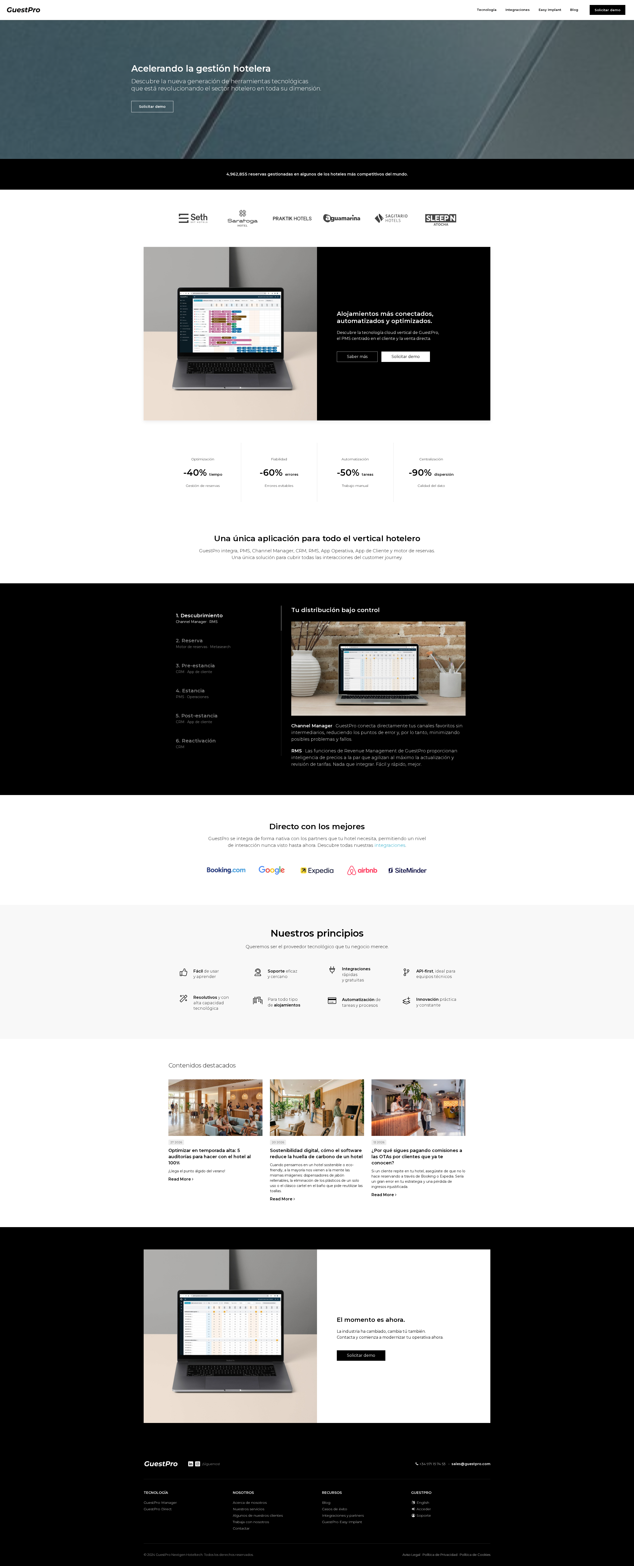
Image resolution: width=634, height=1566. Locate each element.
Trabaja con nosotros (251, 1522)
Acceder (423, 1509)
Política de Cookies (475, 1555)
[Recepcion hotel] (418, 1107)
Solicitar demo (607, 10)
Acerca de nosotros (250, 1502)
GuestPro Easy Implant (342, 1522)
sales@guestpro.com (470, 1464)
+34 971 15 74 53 (432, 1464)
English (422, 1502)
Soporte (423, 1515)
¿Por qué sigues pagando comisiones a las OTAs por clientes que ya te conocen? (416, 1157)
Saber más (357, 356)
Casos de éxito (334, 1509)
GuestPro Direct (158, 1509)
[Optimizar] (215, 1107)
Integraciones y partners (343, 1515)
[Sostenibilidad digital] (317, 1107)
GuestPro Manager (160, 1502)
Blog (326, 1502)
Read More (180, 1179)
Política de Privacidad (440, 1555)
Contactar (241, 1528)
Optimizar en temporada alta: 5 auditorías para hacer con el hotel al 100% (209, 1157)
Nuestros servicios (248, 1509)
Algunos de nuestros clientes (258, 1515)
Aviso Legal (411, 1555)
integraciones (389, 845)
